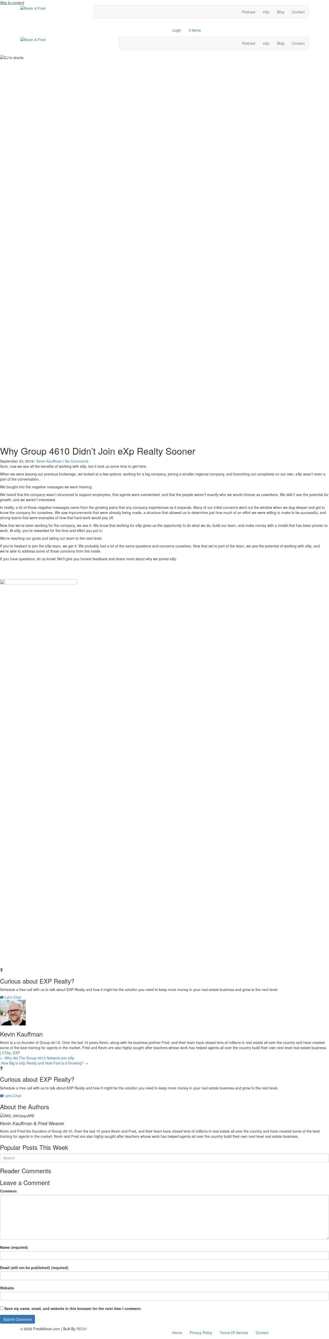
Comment (8, 1191)
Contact (298, 11)
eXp (266, 11)
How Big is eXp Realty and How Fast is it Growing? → (44, 1063)
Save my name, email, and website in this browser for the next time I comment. (73, 1308)
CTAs (6, 1052)
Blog (280, 11)
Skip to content (12, 2)
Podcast (248, 11)
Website (7, 1287)
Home (177, 1332)
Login (176, 30)
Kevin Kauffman (49, 461)
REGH (81, 1328)
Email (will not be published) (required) (34, 1267)
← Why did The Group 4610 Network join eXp (37, 1057)
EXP (16, 1052)
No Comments (76, 461)
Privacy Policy (201, 1332)
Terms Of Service (234, 1332)
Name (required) (14, 1247)
